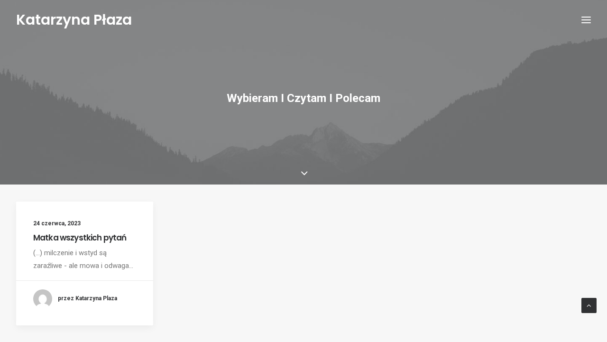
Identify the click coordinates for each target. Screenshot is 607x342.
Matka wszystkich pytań (79, 237)
